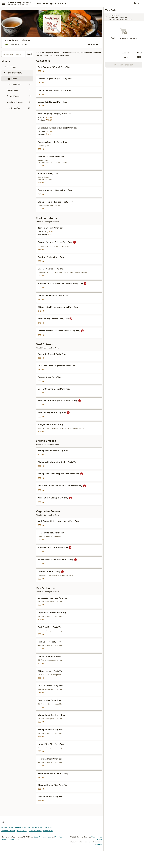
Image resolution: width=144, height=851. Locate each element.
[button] (69, 69)
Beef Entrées (18, 90)
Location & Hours (35, 827)
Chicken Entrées (18, 84)
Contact (48, 827)
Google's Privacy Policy (43, 837)
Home (4, 827)
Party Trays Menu (14, 73)
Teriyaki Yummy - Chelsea (19, 3)
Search (29, 54)
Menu (10, 827)
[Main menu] (3, 3)
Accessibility (48, 831)
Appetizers (18, 78)
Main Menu (11, 67)
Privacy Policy (22, 831)
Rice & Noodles (18, 108)
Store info (94, 44)
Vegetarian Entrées (18, 102)
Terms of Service (35, 831)
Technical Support (8, 831)
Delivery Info (21, 827)
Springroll (98, 844)
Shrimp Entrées (18, 96)
